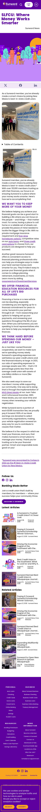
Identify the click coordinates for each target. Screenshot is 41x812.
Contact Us (30, 740)
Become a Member (13, 502)
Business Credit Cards (30, 698)
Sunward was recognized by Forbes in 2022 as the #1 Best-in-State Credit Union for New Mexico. (20, 463)
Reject (8, 807)
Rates (11, 710)
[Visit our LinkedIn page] (11, 480)
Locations (24, 775)
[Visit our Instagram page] (7, 480)
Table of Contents (13, 144)
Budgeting (10, 731)
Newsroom (30, 755)
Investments (11, 704)
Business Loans (30, 701)
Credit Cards (11, 698)
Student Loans (11, 717)
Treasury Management (30, 707)
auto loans (13, 241)
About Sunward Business (30, 691)
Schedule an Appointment (30, 759)
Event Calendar (11, 740)
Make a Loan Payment (10, 744)
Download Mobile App (30, 746)
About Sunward (30, 730)
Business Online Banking (30, 704)
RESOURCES (10, 723)
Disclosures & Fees (30, 743)
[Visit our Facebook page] (3, 480)
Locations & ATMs (30, 749)
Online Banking (11, 707)
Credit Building (11, 737)
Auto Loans (10, 691)
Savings (10, 714)
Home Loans (11, 701)
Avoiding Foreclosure (11, 728)
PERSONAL (11, 687)
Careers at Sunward (30, 736)
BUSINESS (30, 687)
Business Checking (30, 694)
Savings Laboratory (10, 747)
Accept (22, 807)
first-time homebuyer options (15, 237)
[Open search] (21, 4)
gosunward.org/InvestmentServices (19, 281)
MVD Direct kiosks (10, 392)
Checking (11, 694)
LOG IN (29, 4)
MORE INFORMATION (30, 724)
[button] (36, 5)
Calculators (11, 734)
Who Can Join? (30, 752)
